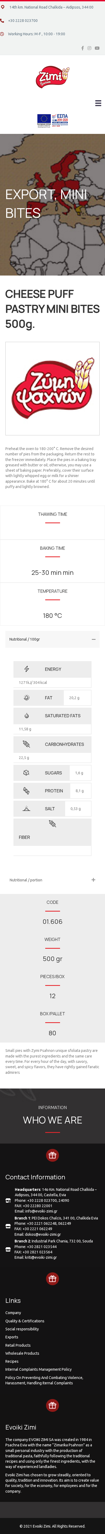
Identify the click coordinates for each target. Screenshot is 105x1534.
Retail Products (18, 1345)
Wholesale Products (22, 1353)
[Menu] (98, 103)
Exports (11, 1337)
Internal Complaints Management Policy (38, 1369)
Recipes (12, 1361)
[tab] (52, 639)
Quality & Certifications (24, 1321)
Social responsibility (22, 1329)
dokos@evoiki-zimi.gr (43, 1234)
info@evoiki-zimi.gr (41, 1211)
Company (13, 1313)
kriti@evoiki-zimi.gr (41, 1257)
